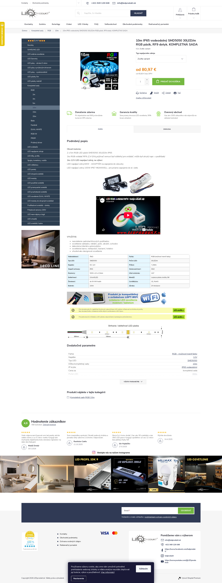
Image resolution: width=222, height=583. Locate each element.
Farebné (34, 125)
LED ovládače (32, 147)
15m (34, 112)
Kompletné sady (33, 86)
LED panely (31, 169)
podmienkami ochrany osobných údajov (161, 517)
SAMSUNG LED (33, 50)
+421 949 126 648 (172, 544)
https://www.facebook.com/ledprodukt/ (180, 550)
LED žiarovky (32, 59)
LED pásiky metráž (34, 81)
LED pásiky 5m (33, 77)
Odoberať (186, 510)
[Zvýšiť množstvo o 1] (147, 80)
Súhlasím (143, 568)
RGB (32, 90)
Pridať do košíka (170, 81)
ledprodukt (169, 556)
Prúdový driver (36, 142)
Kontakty (24, 3)
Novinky (30, 45)
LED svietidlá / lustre (35, 223)
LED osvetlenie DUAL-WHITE (38, 196)
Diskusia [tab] (167, 129)
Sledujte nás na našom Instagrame (113, 452)
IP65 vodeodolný (189, 367)
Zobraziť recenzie (49, 425)
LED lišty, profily (33, 156)
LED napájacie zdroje (35, 151)
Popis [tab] (100, 129)
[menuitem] (28, 24)
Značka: (143, 98)
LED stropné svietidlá (35, 174)
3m (34, 99)
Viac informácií (107, 572)
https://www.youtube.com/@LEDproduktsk (180, 561)
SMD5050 (192, 360)
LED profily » (179, 310)
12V (195, 357)
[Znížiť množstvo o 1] (147, 83)
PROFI (33, 138)
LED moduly (32, 178)
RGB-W (34, 134)
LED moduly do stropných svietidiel (40, 201)
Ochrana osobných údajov (70, 541)
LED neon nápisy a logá (36, 214)
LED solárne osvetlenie (35, 54)
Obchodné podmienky (40, 3)
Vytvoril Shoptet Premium (191, 578)
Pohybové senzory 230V (36, 210)
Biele (33, 121)
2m (34, 94)
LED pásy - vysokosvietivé (37, 72)
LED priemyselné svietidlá (37, 187)
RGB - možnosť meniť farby (184, 353)
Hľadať (138, 13)
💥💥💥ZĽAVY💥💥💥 (36, 41)
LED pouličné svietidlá (35, 183)
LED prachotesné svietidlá (37, 192)
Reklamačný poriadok (68, 545)
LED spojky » (179, 317)
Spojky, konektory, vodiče (37, 160)
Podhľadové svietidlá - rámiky (38, 205)
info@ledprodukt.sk (173, 540)
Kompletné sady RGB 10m (82, 397)
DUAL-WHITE (36, 129)
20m (34, 116)
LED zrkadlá (32, 219)
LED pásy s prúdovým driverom (39, 68)
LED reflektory (32, 165)
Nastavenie (78, 578)
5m (34, 103)
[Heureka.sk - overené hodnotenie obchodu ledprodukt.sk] (29, 541)
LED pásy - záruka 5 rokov (37, 63)
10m (34, 108)
